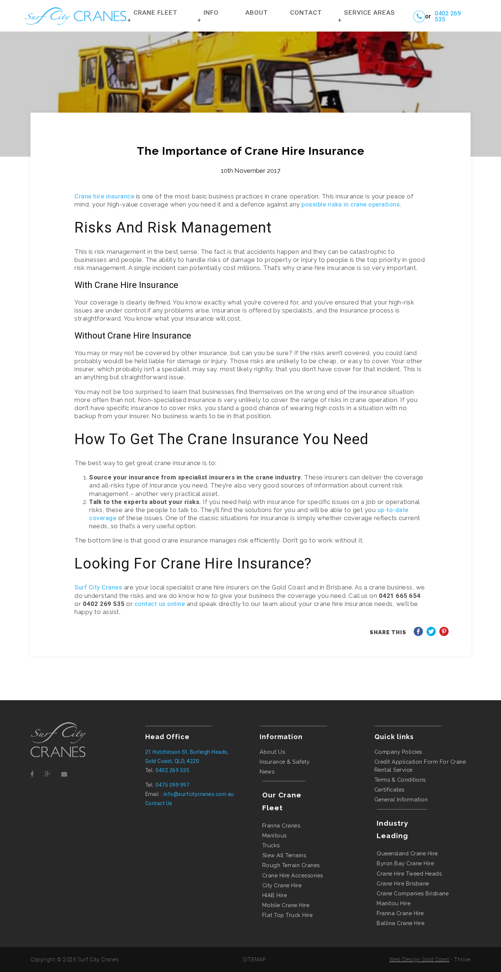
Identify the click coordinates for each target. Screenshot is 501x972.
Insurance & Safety (285, 762)
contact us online (160, 603)
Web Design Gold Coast (419, 959)
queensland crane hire (407, 853)
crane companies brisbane (413, 893)
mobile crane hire (286, 905)
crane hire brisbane (403, 883)
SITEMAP (254, 959)
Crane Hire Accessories (292, 875)
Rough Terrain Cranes (291, 865)
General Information (401, 799)
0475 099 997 (172, 785)
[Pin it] (444, 633)
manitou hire (393, 903)
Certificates (389, 789)
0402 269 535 (448, 16)
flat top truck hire (287, 915)
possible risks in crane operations (350, 204)
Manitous (274, 835)
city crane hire (282, 885)
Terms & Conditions (400, 779)
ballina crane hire (400, 923)
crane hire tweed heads (409, 873)
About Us (272, 752)
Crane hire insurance (104, 196)
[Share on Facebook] (418, 633)
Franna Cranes (281, 825)
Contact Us (158, 803)
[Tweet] (431, 633)
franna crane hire (400, 913)
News (267, 771)
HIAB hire (274, 895)
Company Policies (398, 752)
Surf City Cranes (98, 587)
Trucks (271, 845)
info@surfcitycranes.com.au (199, 794)
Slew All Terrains (284, 855)
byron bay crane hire (405, 863)
